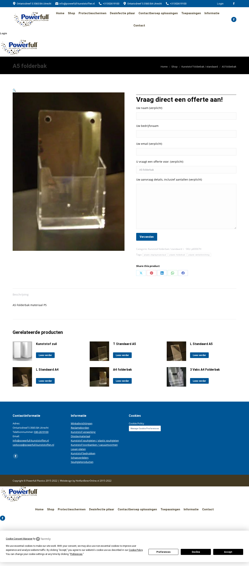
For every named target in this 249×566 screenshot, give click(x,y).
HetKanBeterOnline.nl (87, 480)
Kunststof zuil (46, 344)
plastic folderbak (177, 255)
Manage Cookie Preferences (145, 428)
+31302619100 (111, 3)
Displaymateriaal (80, 436)
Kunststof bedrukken (83, 453)
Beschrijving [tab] (21, 294)
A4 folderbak (122, 369)
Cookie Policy (136, 423)
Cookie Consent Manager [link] (19, 538)
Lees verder (45, 355)
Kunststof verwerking (83, 432)
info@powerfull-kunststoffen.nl (77, 3)
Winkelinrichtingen (81, 423)
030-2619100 (41, 432)
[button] (14, 90)
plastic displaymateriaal (155, 255)
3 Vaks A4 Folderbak (205, 369)
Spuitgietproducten (82, 462)
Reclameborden (80, 427)
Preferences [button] (76, 554)
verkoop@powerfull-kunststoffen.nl (33, 445)
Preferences (163, 552)
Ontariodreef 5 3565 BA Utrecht (34, 3)
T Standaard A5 (124, 344)
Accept (228, 552)
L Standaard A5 (201, 344)
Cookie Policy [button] (136, 550)
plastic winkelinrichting (199, 255)
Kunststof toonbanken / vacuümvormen (94, 445)
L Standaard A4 (47, 369)
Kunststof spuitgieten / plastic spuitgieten (95, 440)
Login (220, 3)
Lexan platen (78, 449)
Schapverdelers (80, 457)
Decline (196, 552)
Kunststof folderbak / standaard (165, 249)
